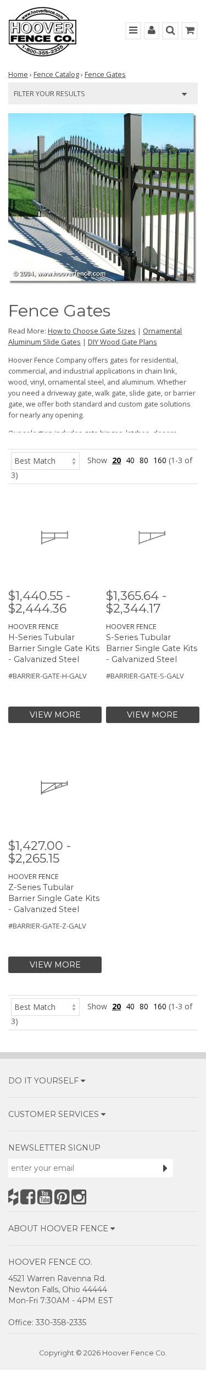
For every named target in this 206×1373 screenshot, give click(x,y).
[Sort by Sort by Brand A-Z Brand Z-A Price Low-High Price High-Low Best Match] (45, 460)
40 (130, 460)
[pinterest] (61, 1197)
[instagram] (78, 1197)
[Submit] (165, 1168)
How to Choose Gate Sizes (92, 331)
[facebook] (27, 1197)
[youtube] (44, 1197)
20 (116, 460)
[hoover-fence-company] (13, 1197)
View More (55, 715)
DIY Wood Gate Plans (122, 342)
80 (144, 460)
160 (159, 460)
